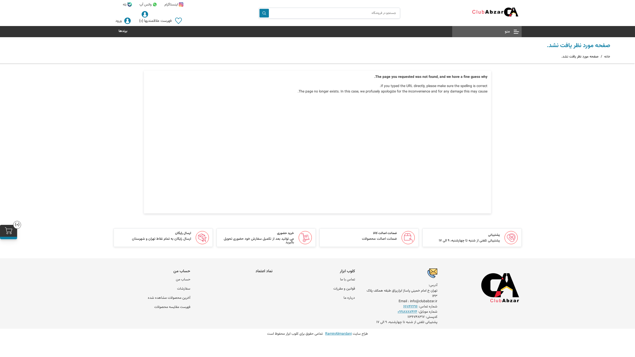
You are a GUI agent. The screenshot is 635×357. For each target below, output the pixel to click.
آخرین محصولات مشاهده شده (169, 298)
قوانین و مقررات (344, 289)
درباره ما (349, 298)
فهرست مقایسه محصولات (172, 307)
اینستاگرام (171, 4)
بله (125, 4)
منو (507, 32)
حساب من (183, 279)
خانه (607, 56)
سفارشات (183, 289)
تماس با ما (347, 279)
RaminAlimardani (338, 334)
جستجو (264, 13)
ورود (118, 21)
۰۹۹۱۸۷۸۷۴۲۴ (407, 312)
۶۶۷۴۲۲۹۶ (410, 306)
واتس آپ (146, 4)
